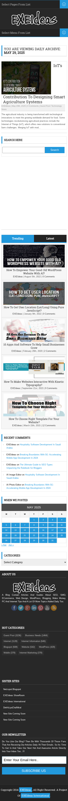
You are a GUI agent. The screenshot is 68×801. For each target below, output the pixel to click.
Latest (50, 238)
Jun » (11, 545)
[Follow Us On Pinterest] (40, 611)
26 (6, 540)
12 (6, 530)
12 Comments (49, 425)
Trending (17, 238)
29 (34, 540)
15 (34, 530)
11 (62, 525)
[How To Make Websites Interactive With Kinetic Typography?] (34, 378)
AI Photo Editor (13, 484)
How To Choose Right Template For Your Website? (34, 420)
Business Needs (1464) (36, 635)
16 (43, 530)
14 (25, 530)
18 (62, 530)
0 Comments (33, 106)
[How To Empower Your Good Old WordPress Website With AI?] (34, 266)
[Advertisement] (34, 195)
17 (52, 530)
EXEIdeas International (14, 701)
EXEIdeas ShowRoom (14, 695)
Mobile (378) (9, 652)
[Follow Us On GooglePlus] (27, 611)
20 (16, 535)
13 (16, 530)
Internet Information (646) (33, 641)
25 (62, 535)
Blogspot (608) (10, 647)
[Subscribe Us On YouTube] (47, 611)
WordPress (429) (47, 647)
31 (52, 540)
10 (52, 525)
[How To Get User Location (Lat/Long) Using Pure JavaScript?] (34, 304)
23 (43, 535)
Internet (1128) (10, 641)
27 (16, 540)
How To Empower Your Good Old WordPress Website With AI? (33, 271)
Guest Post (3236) (12, 635)
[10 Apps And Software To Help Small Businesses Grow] (34, 341)
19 (6, 535)
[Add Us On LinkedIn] (34, 611)
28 (25, 540)
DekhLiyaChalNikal (12, 707)
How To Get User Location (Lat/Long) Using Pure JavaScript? (34, 308)
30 (43, 540)
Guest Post (45, 106)
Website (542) (28, 647)
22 (34, 535)
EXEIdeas (5, 106)
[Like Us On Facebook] (14, 611)
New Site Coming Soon (14, 713)
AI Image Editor (13, 474)
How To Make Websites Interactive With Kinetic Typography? (34, 383)
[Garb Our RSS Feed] (54, 611)
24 (52, 535)
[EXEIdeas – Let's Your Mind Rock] (34, 25)
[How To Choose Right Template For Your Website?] (34, 415)
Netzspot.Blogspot (12, 689)
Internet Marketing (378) (30, 652)
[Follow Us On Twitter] (20, 611)
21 (25, 535)
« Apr (3, 545)
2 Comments (50, 351)
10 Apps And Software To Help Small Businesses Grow (33, 346)
